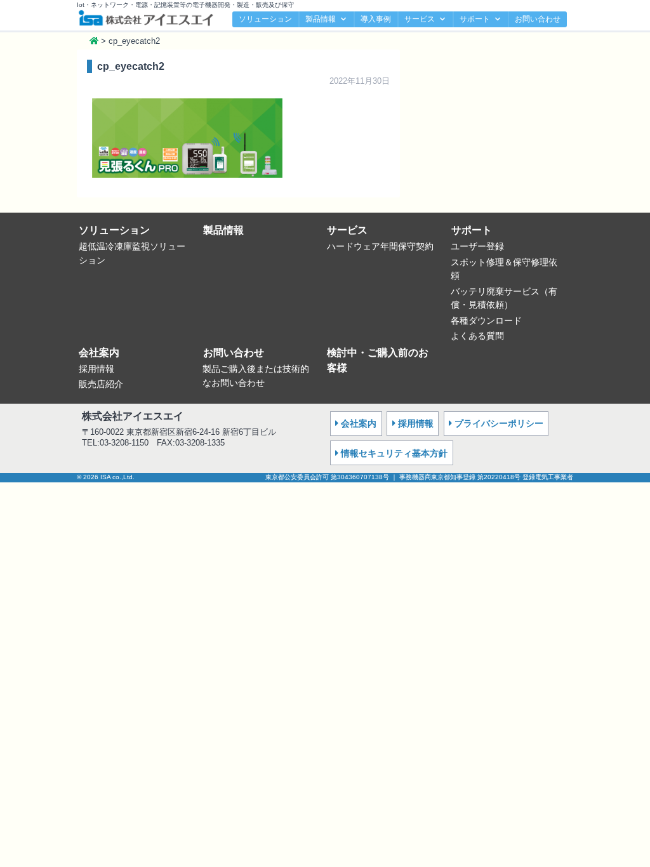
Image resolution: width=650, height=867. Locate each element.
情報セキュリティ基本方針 (394, 453)
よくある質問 (477, 336)
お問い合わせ (537, 19)
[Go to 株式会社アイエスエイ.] (94, 41)
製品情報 (320, 19)
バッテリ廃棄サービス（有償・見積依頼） (504, 298)
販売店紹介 (101, 384)
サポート (475, 19)
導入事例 (376, 19)
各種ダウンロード (486, 320)
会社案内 (99, 352)
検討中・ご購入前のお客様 (377, 360)
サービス (419, 19)
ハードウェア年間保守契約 (380, 246)
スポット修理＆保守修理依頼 (504, 269)
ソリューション (265, 19)
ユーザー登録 (477, 246)
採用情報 (96, 369)
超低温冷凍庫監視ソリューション (132, 253)
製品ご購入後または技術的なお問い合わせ (255, 376)
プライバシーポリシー (498, 423)
